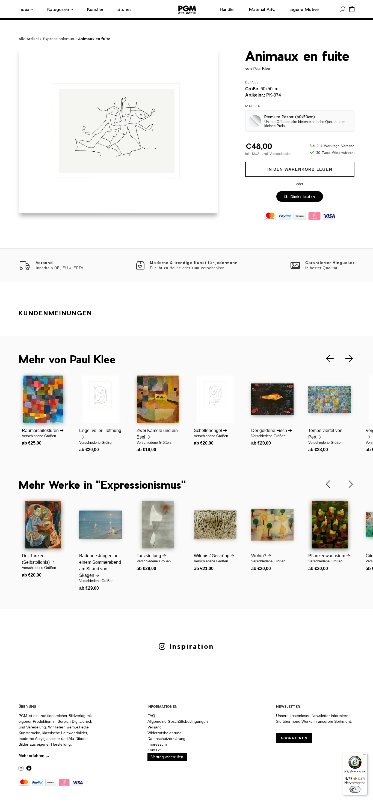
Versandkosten (281, 154)
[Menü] (364, 756)
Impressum (157, 744)
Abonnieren (294, 738)
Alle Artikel (29, 39)
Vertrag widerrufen (167, 757)
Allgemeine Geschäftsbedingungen (177, 721)
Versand (154, 727)
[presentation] (325, 358)
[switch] (355, 789)
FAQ (151, 715)
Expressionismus (58, 39)
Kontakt (154, 750)
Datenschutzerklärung (166, 738)
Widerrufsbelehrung (164, 733)
